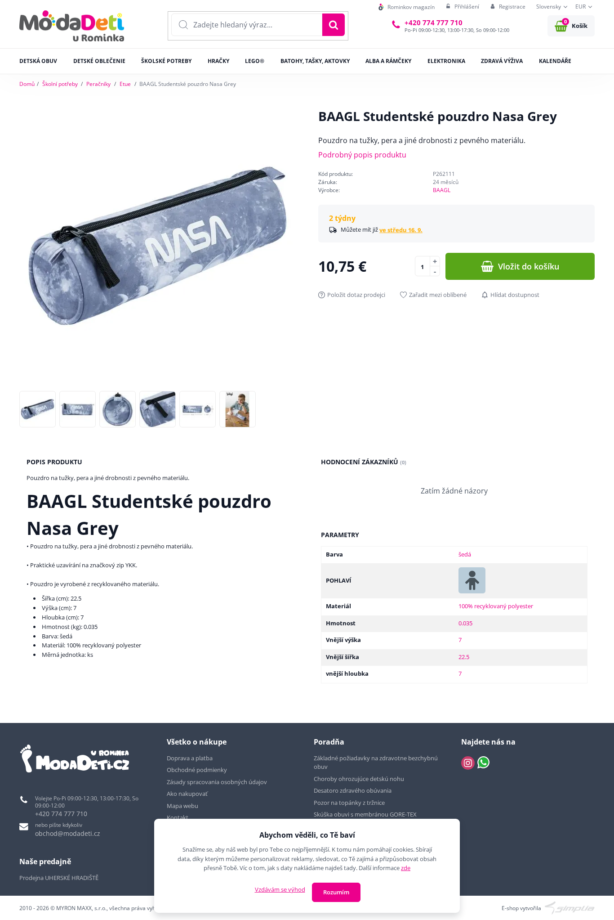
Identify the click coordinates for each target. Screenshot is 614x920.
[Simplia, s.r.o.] (570, 907)
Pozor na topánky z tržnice (350, 803)
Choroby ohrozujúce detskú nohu (359, 779)
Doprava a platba (190, 758)
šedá (464, 554)
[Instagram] (468, 763)
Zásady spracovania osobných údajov (217, 782)
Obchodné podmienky (197, 770)
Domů (27, 84)
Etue (125, 84)
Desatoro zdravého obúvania (353, 790)
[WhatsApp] (483, 763)
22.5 (463, 657)
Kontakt (177, 817)
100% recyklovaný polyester (495, 606)
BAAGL (441, 190)
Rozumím (336, 892)
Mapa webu (182, 806)
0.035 (465, 623)
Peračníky (98, 84)
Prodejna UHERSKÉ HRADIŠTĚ (58, 878)
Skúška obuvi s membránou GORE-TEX (365, 814)
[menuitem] (406, 7)
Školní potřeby (60, 84)
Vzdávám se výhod (280, 889)
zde (405, 868)
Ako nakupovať (187, 794)
